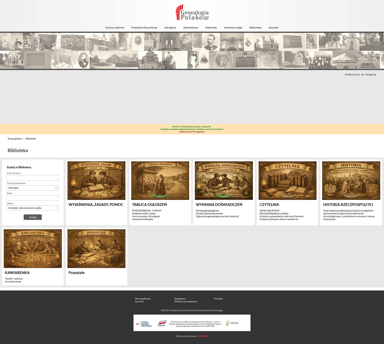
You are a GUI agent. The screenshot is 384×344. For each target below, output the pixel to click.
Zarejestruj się (352, 74)
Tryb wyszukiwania (16, 183)
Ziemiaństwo (190, 27)
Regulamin (180, 298)
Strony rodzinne (115, 27)
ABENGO (203, 336)
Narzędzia (170, 27)
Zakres (10, 203)
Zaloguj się (370, 74)
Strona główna (15, 138)
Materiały (211, 27)
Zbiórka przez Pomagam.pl (192, 131)
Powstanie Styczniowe (144, 27)
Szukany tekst (14, 173)
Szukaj (32, 217)
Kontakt (273, 27)
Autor (9, 193)
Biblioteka (256, 27)
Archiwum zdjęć (233, 27)
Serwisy (139, 301)
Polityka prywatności (185, 301)
